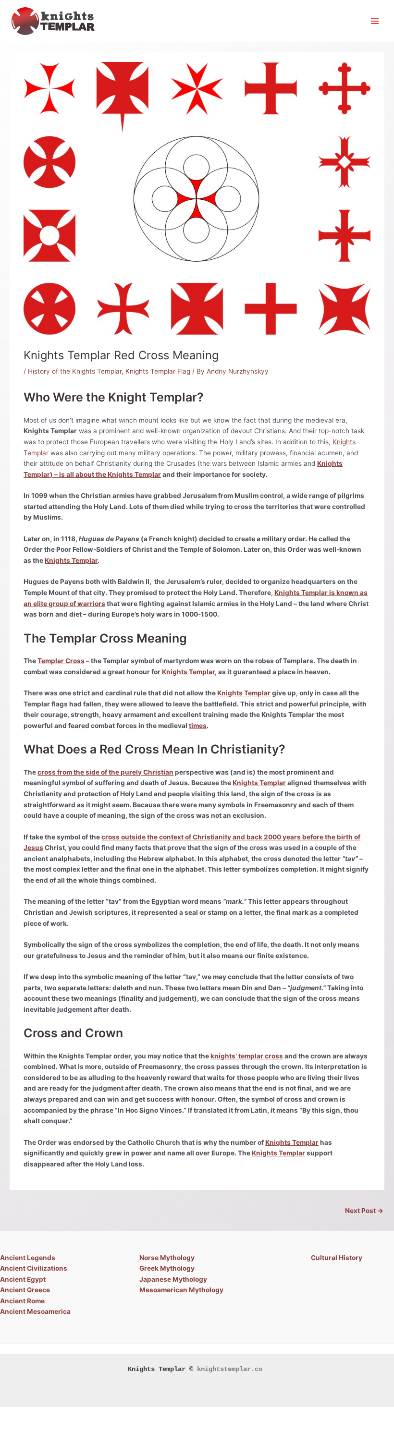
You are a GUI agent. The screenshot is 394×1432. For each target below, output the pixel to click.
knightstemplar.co (229, 1369)
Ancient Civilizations (33, 1268)
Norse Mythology (167, 1258)
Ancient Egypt (23, 1279)
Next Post (364, 1210)
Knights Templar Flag (157, 371)
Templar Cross (61, 661)
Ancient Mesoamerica (35, 1311)
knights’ (224, 1056)
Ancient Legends (27, 1258)
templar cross (260, 1056)
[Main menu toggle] (375, 21)
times (198, 725)
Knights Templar (71, 560)
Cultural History (336, 1258)
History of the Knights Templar (75, 371)
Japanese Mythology (173, 1279)
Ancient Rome (22, 1301)
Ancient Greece (25, 1290)
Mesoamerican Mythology (181, 1290)
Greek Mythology (167, 1268)
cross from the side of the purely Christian (105, 772)
